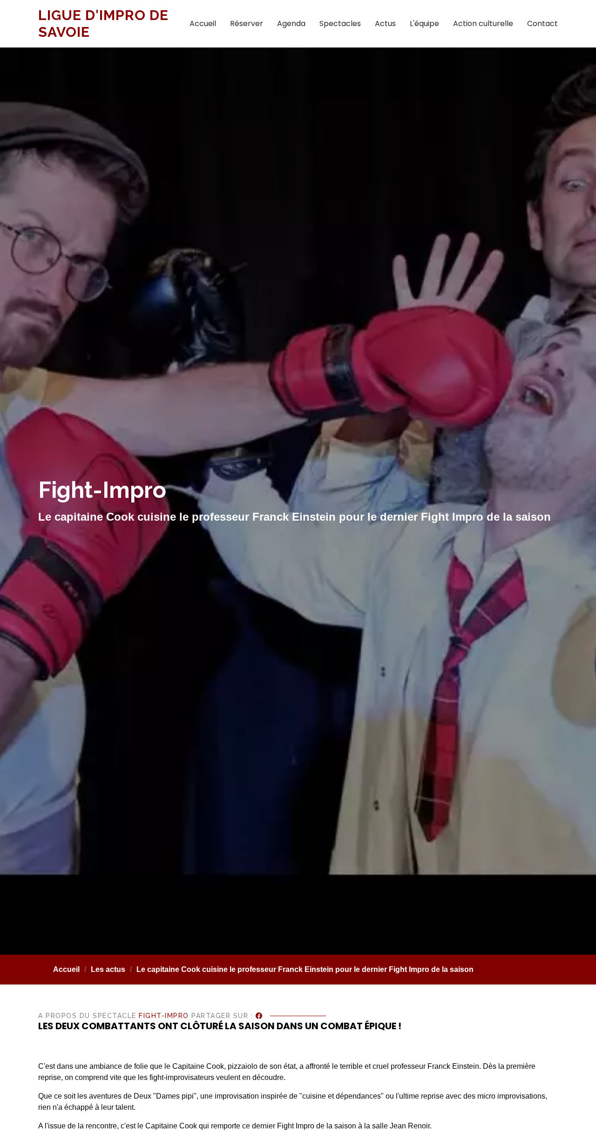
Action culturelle (483, 23)
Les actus (108, 969)
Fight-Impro (164, 1015)
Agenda (291, 23)
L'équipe (424, 23)
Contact (542, 23)
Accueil (203, 23)
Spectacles (340, 23)
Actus (385, 23)
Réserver (246, 23)
